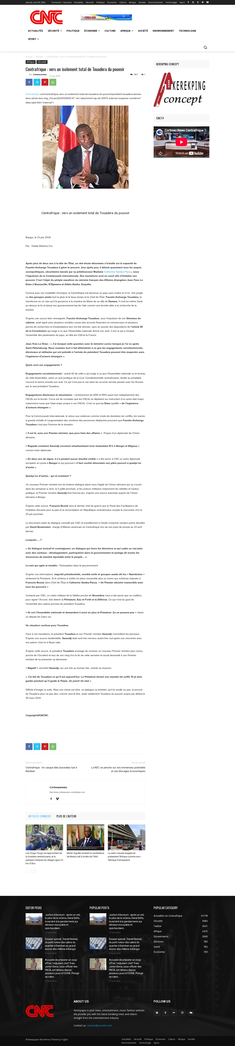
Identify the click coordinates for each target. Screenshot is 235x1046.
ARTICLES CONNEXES (39, 816)
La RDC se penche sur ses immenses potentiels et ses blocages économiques (118, 769)
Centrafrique (32, 94)
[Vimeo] (203, 2)
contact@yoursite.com (99, 1025)
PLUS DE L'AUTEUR (66, 816)
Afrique (39, 56)
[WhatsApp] (52, 82)
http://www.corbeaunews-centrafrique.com (67, 792)
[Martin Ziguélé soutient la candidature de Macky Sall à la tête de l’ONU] (85, 837)
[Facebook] (188, 2)
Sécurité (42, 61)
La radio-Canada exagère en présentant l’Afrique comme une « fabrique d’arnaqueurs (124, 856)
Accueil (29, 56)
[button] (205, 47)
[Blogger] (157, 1012)
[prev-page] (28, 870)
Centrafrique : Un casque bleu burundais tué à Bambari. (51, 769)
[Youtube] (207, 2)
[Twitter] (198, 2)
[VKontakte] (191, 1012)
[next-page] (33, 870)
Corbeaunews (40, 74)
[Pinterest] (44, 82)
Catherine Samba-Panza (118, 271)
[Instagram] (193, 2)
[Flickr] (173, 1012)
